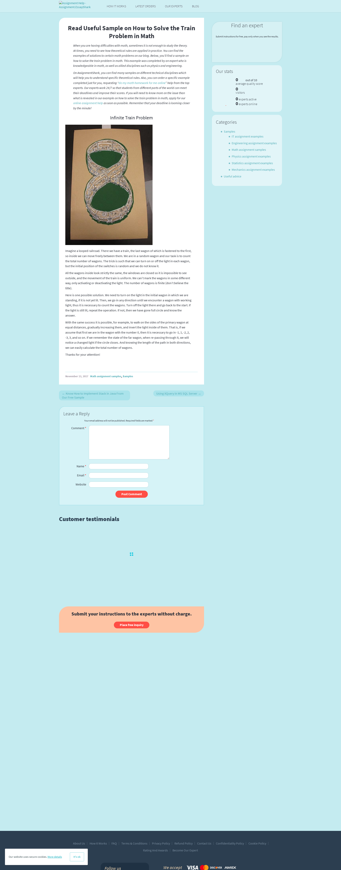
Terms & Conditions (134, 843)
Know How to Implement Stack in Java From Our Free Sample (93, 395)
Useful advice (232, 176)
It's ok (77, 857)
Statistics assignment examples (252, 163)
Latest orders (145, 6)
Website (81, 484)
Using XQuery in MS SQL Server (178, 393)
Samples (128, 376)
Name (81, 466)
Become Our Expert (185, 850)
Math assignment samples (105, 376)
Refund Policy (183, 843)
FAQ (114, 843)
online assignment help (88, 103)
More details (55, 857)
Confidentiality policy (230, 843)
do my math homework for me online (142, 83)
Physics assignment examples (251, 156)
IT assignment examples (247, 136)
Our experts (174, 6)
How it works (116, 6)
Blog (195, 6)
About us (79, 843)
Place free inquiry (131, 625)
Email (81, 475)
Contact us (204, 843)
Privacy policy (161, 843)
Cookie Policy (257, 843)
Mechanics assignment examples (253, 170)
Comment (78, 428)
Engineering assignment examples (254, 143)
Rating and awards (155, 850)
